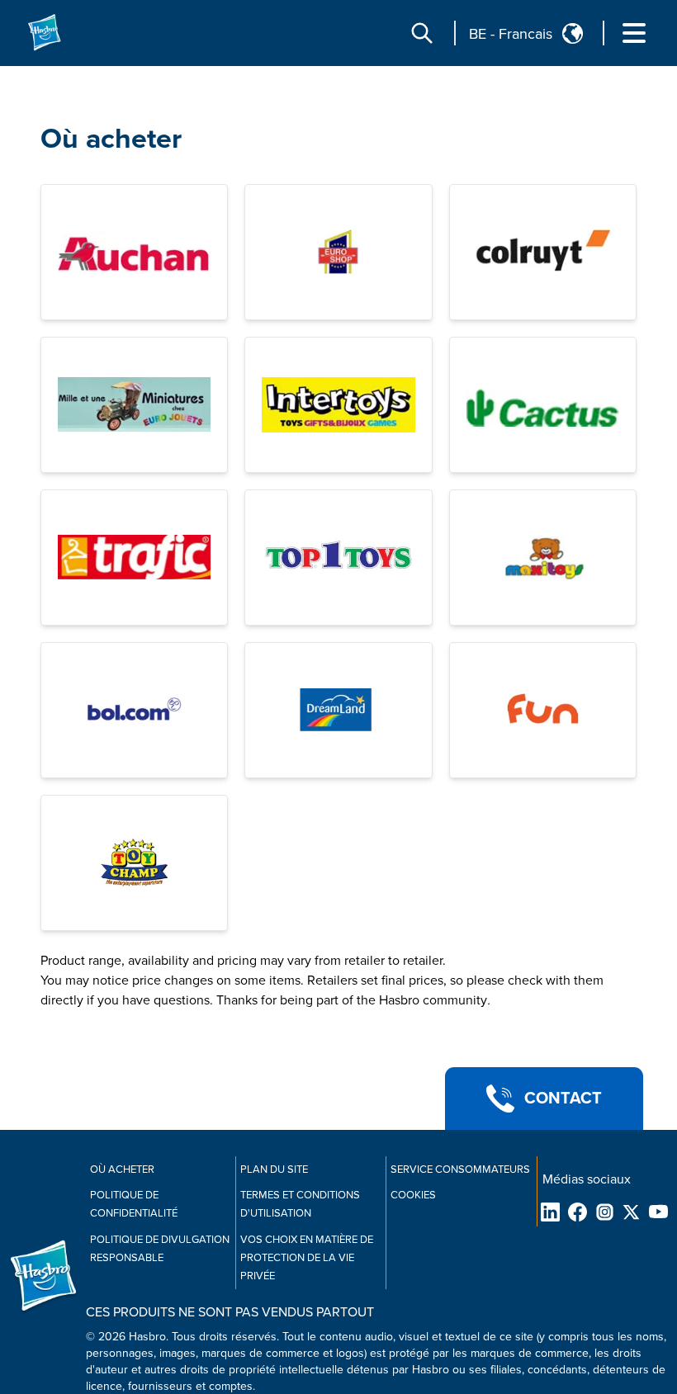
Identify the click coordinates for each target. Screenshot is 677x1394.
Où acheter (111, 139)
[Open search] (422, 33)
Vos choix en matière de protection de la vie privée (306, 1258)
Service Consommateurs (460, 1169)
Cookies (413, 1195)
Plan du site (274, 1169)
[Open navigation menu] (634, 33)
